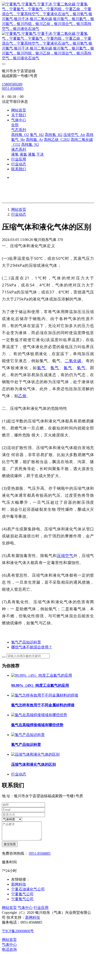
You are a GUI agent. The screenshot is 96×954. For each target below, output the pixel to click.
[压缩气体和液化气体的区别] (35, 754)
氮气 (68, 367)
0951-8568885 (13, 88)
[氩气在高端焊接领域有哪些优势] (39, 715)
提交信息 (10, 844)
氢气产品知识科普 (26, 745)
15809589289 (12, 84)
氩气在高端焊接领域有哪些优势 (37, 725)
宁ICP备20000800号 (18, 931)
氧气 (81, 367)
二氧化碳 (73, 360)
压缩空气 (65, 555)
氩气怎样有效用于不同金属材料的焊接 (43, 705)
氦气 (41, 367)
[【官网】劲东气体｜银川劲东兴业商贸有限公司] (48, 31)
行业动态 (18, 214)
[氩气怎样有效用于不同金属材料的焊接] (44, 695)
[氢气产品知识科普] (28, 735)
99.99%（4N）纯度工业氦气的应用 (40, 685)
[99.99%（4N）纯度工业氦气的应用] (41, 675)
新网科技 (32, 917)
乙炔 (22, 395)
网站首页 (18, 110)
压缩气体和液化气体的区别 (33, 764)
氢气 (54, 367)
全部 (15, 125)
